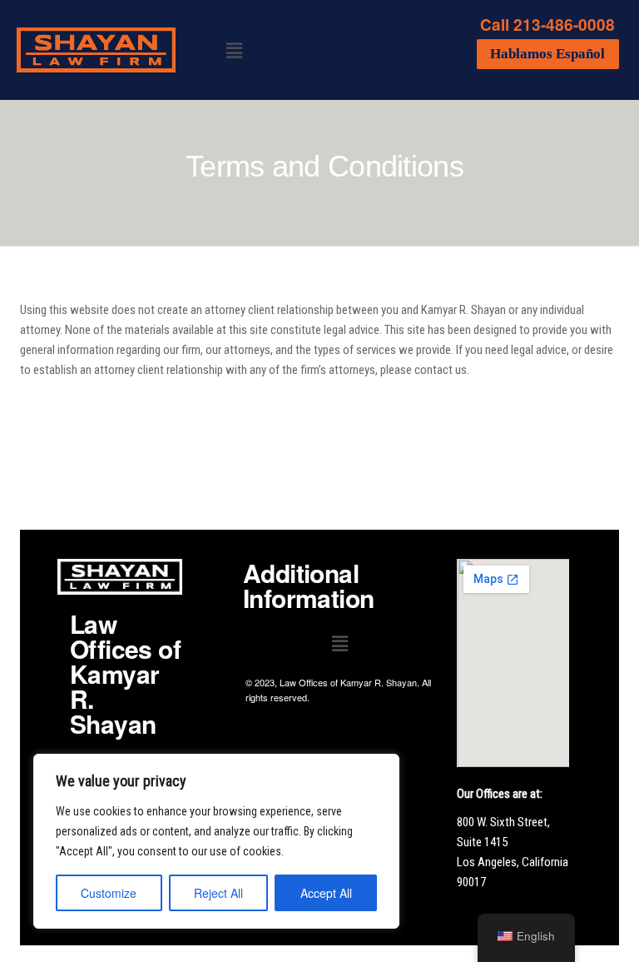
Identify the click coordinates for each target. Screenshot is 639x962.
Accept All (326, 893)
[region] (216, 841)
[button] (234, 50)
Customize (108, 893)
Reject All (218, 893)
